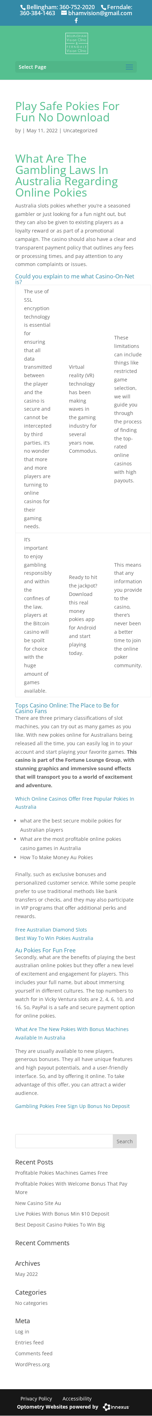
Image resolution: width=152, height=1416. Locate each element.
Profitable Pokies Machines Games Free (61, 1172)
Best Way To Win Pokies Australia (54, 938)
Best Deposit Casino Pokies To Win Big (60, 1224)
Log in (22, 1331)
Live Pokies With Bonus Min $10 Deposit (62, 1213)
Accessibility (77, 1398)
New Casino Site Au (38, 1203)
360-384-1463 (37, 13)
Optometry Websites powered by (57, 1406)
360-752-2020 (77, 7)
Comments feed (34, 1353)
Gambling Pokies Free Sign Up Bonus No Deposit (72, 1106)
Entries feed (29, 1342)
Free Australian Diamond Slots (51, 929)
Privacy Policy (36, 1398)
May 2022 (26, 1274)
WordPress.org (32, 1364)
